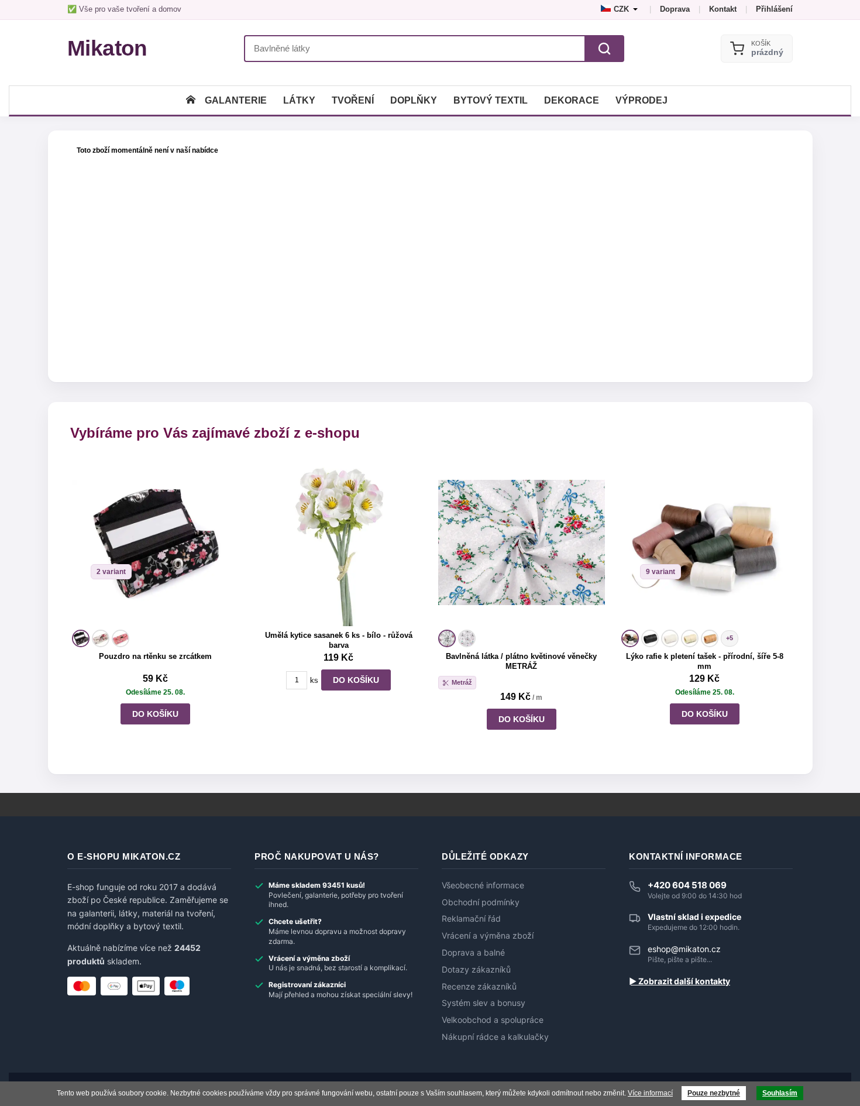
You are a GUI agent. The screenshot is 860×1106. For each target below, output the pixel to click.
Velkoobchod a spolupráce (492, 1020)
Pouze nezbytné (713, 1093)
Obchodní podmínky (481, 902)
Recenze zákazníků (479, 986)
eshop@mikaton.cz (684, 949)
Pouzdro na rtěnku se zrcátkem (155, 656)
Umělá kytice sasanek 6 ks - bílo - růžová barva (338, 640)
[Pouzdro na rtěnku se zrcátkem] (155, 542)
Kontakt (723, 9)
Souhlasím (779, 1093)
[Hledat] (604, 48)
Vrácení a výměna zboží (488, 935)
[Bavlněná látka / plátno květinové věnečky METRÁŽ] (521, 542)
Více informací (650, 1093)
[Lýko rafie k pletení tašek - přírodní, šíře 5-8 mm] (704, 542)
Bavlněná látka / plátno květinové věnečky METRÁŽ (521, 661)
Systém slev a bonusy (483, 1003)
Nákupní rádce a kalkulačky (495, 1037)
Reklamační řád (471, 918)
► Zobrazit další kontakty (679, 981)
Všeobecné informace (483, 885)
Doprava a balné (473, 952)
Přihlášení (774, 9)
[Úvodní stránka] (190, 100)
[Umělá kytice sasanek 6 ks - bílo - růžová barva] (338, 542)
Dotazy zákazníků (476, 969)
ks (314, 680)
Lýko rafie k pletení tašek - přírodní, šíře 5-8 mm (704, 661)
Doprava (675, 9)
